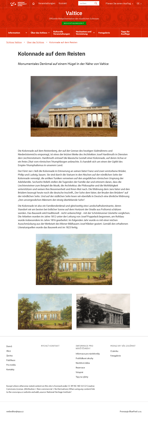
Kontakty (10, 369)
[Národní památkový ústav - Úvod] (18, 4)
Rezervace (80, 367)
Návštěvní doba (83, 362)
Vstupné (79, 372)
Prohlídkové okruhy (84, 358)
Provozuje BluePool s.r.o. (131, 411)
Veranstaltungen (46, 3)
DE (138, 3)
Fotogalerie (115, 355)
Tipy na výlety (82, 376)
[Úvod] (33, 3)
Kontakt (63, 3)
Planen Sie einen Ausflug (119, 3)
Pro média (11, 364)
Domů (9, 346)
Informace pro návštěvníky (88, 353)
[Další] (125, 311)
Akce (8, 350)
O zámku (114, 351)
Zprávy (9, 355)
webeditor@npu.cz (14, 411)
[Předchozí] (22, 311)
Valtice (74, 13)
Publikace (10, 360)
